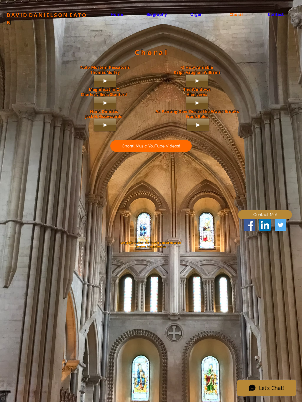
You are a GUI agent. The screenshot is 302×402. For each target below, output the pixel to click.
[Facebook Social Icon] (249, 225)
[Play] (105, 81)
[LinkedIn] (265, 225)
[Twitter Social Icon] (280, 225)
